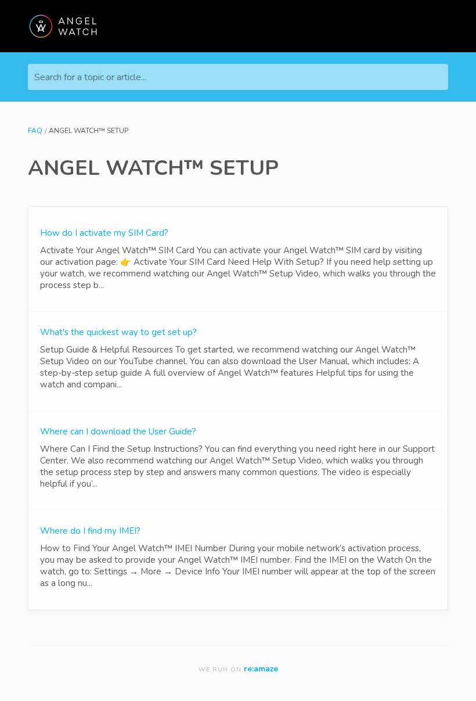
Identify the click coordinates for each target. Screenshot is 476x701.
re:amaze (261, 668)
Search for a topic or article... (90, 77)
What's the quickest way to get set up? (118, 332)
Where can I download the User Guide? (118, 431)
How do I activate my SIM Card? (104, 233)
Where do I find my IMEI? (90, 531)
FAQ (35, 130)
